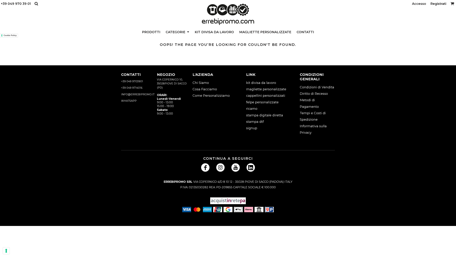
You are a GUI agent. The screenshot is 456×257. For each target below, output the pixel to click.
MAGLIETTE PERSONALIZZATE (266, 89)
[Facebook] (205, 167)
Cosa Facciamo (205, 89)
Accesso (419, 4)
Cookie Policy (10, 35)
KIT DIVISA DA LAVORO (261, 83)
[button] (36, 4)
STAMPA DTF (255, 122)
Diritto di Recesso (314, 94)
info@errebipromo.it (137, 94)
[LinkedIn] (251, 167)
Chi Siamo (201, 83)
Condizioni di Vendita (317, 87)
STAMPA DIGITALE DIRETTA (264, 115)
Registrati (438, 4)
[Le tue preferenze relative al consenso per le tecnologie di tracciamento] (6, 250)
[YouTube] (235, 167)
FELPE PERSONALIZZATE (262, 102)
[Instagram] (220, 167)
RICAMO (251, 109)
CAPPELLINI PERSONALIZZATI (265, 96)
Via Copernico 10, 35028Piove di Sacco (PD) (172, 83)
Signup (251, 128)
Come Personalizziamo (211, 96)
